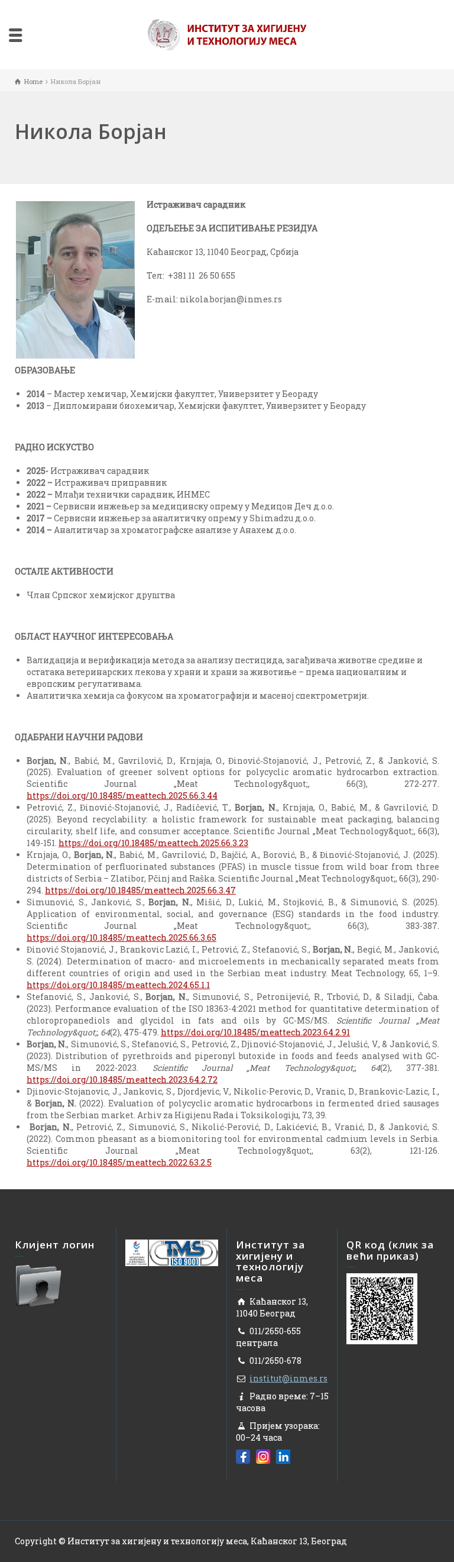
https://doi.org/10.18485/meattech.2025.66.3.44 (122, 795)
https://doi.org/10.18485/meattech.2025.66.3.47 (140, 890)
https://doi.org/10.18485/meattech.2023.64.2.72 (122, 1079)
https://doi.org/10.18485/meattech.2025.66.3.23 (153, 842)
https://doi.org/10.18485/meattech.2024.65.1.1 (118, 984)
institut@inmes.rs (288, 1378)
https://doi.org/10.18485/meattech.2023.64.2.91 (255, 1032)
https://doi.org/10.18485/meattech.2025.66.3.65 (121, 937)
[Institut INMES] (227, 33)
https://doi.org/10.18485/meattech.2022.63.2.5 (119, 1162)
